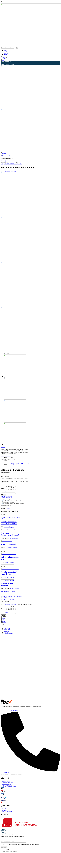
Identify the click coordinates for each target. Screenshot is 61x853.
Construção (6, 631)
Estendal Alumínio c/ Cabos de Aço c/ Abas (9, 523)
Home (5, 50)
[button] (11, 710)
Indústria (6, 632)
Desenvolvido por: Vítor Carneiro (8, 851)
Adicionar (3, 494)
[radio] (12, 486)
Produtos (6, 51)
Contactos (6, 54)
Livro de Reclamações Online (9, 786)
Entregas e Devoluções (7, 782)
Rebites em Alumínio (9, 544)
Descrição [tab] (3, 447)
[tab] (15, 447)
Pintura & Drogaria (8, 633)
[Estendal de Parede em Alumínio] (9, 604)
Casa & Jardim (7, 629)
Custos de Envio (6, 781)
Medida (3, 488)
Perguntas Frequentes (7, 811)
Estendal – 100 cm (14, 463)
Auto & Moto (7, 628)
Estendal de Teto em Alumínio (8, 599)
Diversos (15, 164)
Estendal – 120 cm (24, 463)
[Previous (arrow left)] (1, 699)
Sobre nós (6, 53)
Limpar (6, 491)
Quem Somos (5, 808)
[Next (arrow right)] (2, 699)
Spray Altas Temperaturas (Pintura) (10, 534)
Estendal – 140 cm (14, 464)
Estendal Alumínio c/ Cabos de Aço (9, 573)
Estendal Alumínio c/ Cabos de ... (8, 591)
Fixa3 (11, 849)
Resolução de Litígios (7, 785)
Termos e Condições (6, 784)
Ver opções (58, 843)
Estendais (19, 164)
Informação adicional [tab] (5, 456)
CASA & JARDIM (8, 164)
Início (2, 164)
